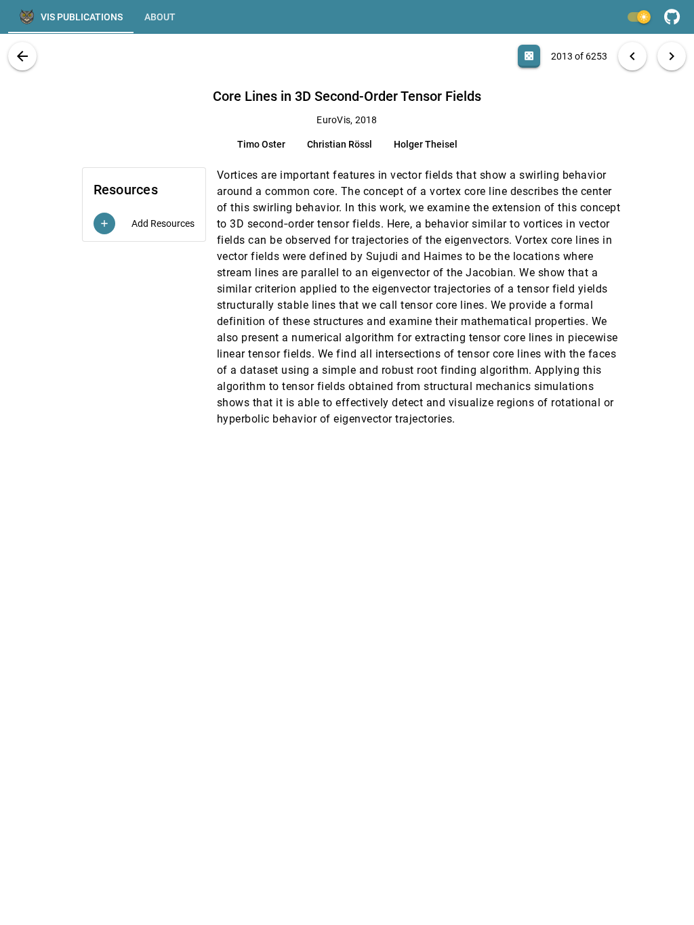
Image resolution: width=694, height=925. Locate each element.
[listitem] (144, 223)
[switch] (638, 16)
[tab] (71, 17)
